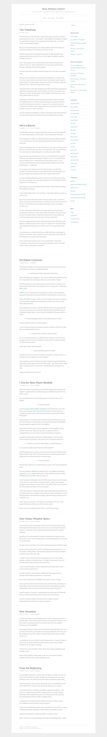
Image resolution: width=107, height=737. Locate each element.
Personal (73, 191)
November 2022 (75, 113)
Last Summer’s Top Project (78, 39)
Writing (73, 201)
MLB (20, 288)
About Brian (50, 18)
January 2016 (74, 156)
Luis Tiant (32, 476)
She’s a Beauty (27, 125)
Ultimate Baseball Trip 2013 (78, 194)
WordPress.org (74, 222)
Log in (72, 212)
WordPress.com (36, 728)
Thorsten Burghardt (76, 65)
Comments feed (75, 219)
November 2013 (75, 160)
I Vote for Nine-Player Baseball (35, 382)
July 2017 (73, 143)
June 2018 (73, 133)
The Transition (27, 29)
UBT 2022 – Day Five (76, 54)
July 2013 (73, 166)
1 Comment (33, 262)
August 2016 (74, 150)
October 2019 (74, 120)
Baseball (73, 181)
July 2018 (73, 130)
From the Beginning (30, 668)
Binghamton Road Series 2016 (78, 184)
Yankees (54, 471)
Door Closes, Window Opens (34, 518)
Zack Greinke (30, 409)
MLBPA (21, 293)
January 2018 (74, 136)
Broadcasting (74, 187)
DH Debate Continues (30, 260)
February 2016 (74, 153)
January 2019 (74, 127)
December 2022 (75, 110)
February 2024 (74, 107)
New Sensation (27, 611)
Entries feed (74, 215)
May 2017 (73, 146)
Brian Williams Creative (53, 9)
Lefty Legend (74, 36)
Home (44, 18)
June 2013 (73, 170)
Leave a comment (35, 128)
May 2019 (73, 123)
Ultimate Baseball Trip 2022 (78, 197)
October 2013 (74, 163)
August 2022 (74, 117)
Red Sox (61, 471)
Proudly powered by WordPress (28, 726)
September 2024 (75, 103)
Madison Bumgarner (41, 409)
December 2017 (75, 140)
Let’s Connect (60, 18)
